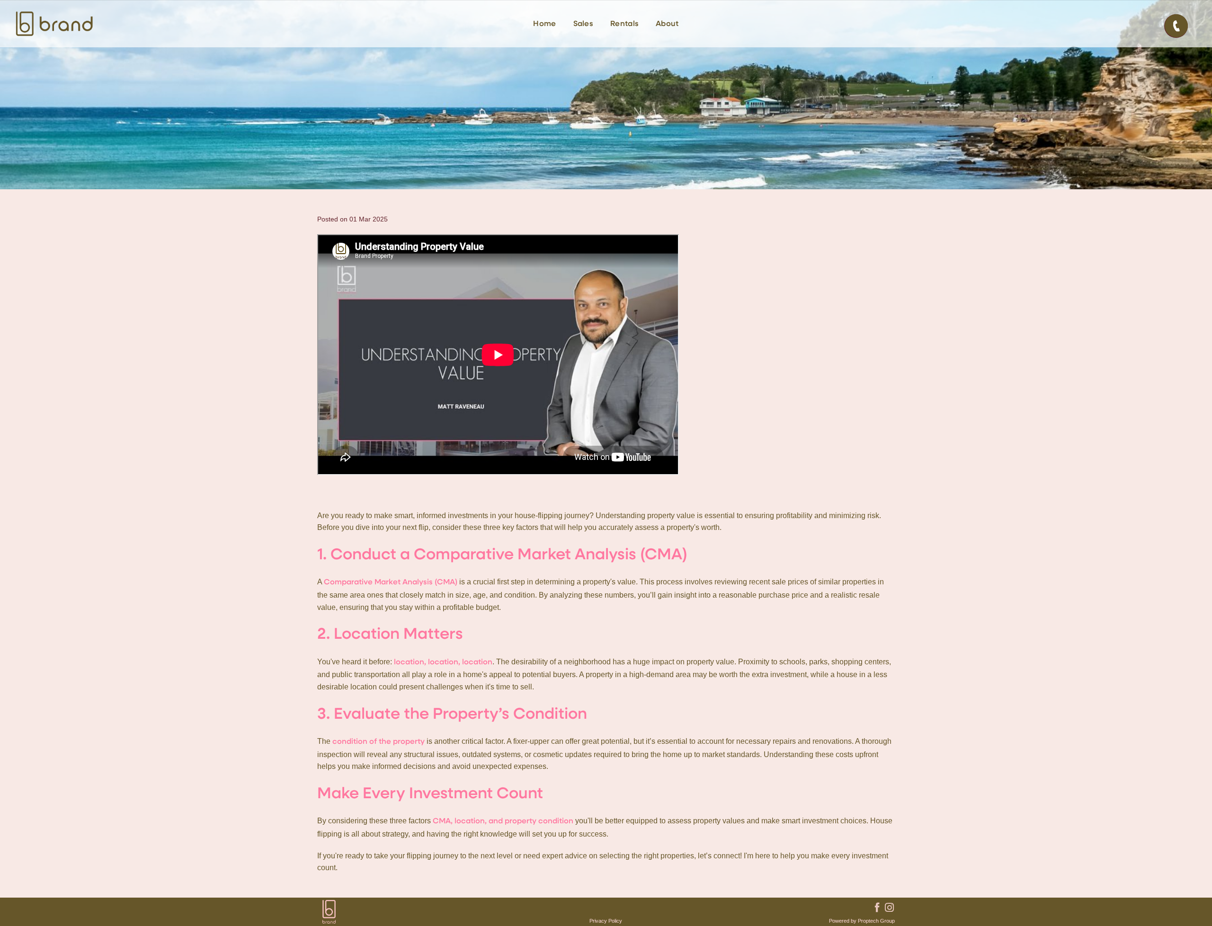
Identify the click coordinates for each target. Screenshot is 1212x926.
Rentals (624, 24)
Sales (583, 24)
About (667, 24)
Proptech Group (876, 921)
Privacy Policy (605, 921)
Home (544, 24)
